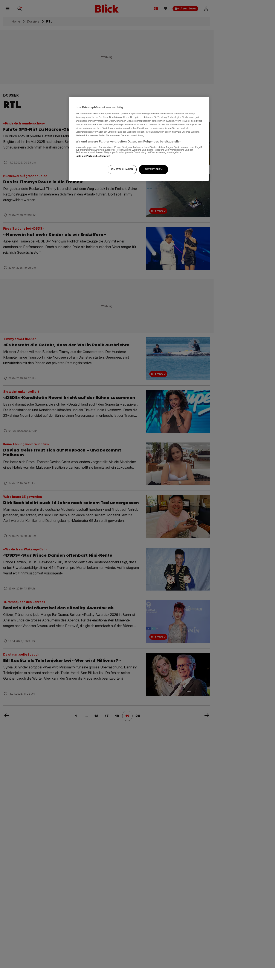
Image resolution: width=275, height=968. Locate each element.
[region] (139, 139)
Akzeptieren (153, 169)
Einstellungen (122, 169)
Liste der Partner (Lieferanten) (93, 156)
